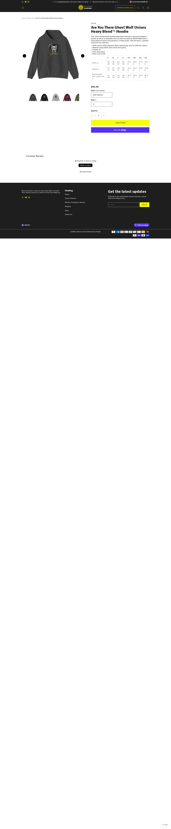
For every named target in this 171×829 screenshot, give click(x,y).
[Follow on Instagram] (28, 2)
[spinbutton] (99, 115)
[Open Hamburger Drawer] (23, 8)
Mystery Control (82, 232)
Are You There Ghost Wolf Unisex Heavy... (50, 18)
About (67, 210)
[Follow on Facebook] (25, 2)
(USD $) (27, 225)
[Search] (138, 8)
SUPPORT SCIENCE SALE (125, 8)
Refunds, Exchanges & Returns (75, 202)
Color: (93, 91)
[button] (24, 56)
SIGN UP (144, 205)
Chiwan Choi (31, 18)
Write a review (85, 165)
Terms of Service (70, 198)
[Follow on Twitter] (23, 2)
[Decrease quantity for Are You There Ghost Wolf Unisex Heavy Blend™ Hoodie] (93, 115)
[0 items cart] (148, 8)
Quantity (94, 111)
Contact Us (68, 214)
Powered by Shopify (94, 232)
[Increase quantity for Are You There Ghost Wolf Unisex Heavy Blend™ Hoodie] (103, 115)
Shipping (68, 206)
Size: (93, 100)
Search (67, 194)
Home (24, 18)
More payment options (120, 135)
